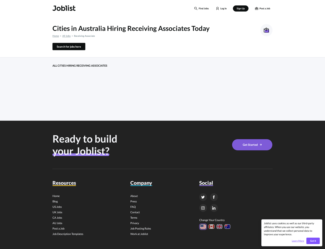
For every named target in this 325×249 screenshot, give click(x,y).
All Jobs (66, 35)
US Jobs (57, 206)
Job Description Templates (67, 233)
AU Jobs (57, 223)
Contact (135, 212)
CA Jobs (57, 217)
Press (133, 201)
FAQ (133, 206)
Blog (55, 201)
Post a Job (58, 228)
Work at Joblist (139, 233)
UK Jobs (57, 212)
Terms (133, 217)
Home (55, 35)
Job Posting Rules (140, 228)
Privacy (134, 223)
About (134, 195)
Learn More (298, 241)
